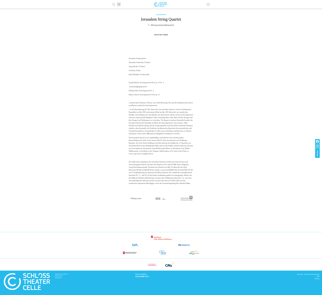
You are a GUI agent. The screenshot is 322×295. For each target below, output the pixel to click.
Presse (317, 279)
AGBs (317, 276)
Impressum (300, 274)
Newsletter (317, 153)
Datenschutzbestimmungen (311, 274)
